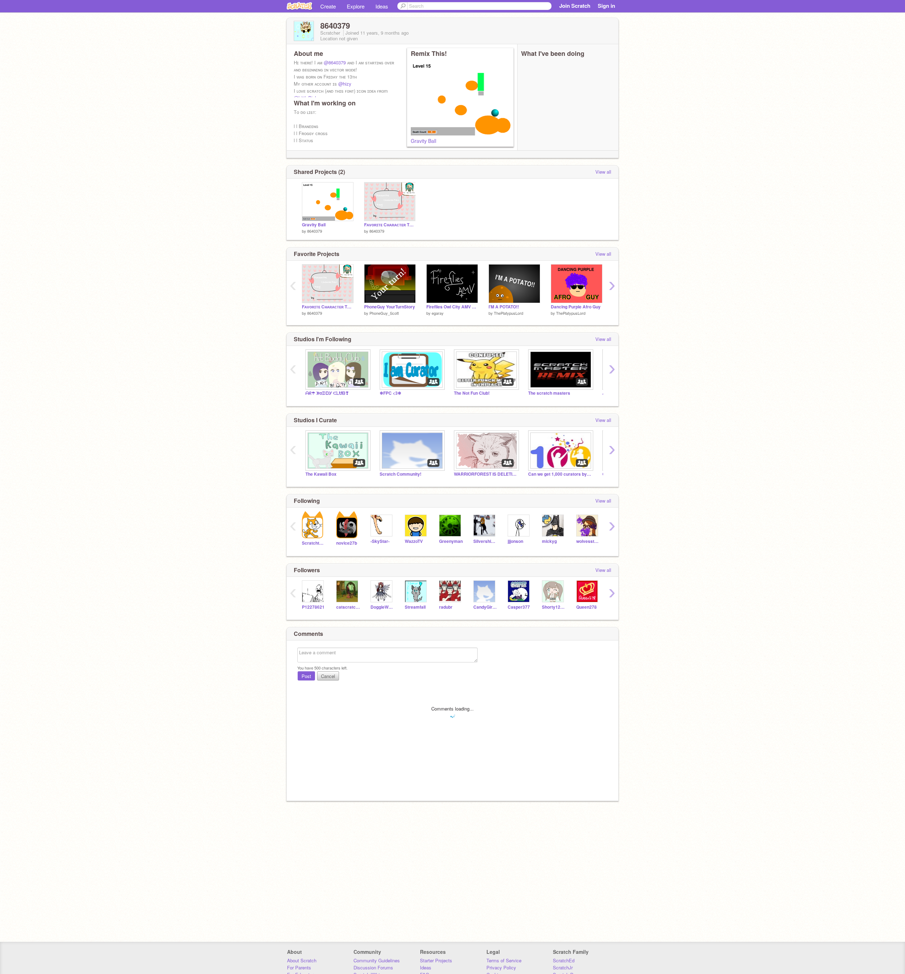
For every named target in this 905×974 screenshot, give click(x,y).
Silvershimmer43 (485, 541)
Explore (355, 6)
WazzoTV (414, 541)
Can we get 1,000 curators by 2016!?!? (560, 474)
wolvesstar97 (588, 541)
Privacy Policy (501, 967)
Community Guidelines (377, 960)
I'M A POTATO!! (504, 307)
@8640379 (335, 62)
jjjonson (515, 541)
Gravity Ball (423, 140)
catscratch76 (348, 607)
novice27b (346, 543)
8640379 (314, 231)
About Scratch (301, 960)
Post (306, 676)
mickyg (549, 541)
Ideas (381, 6)
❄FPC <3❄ (390, 393)
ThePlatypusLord (508, 313)
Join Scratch (574, 6)
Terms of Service (503, 960)
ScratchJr (563, 967)
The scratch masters (549, 393)
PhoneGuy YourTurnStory (389, 307)
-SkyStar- (380, 541)
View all (603, 171)
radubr (445, 607)
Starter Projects (436, 960)
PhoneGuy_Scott (384, 313)
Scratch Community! (400, 474)
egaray (438, 313)
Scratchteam (314, 543)
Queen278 (586, 607)
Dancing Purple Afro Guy (576, 307)
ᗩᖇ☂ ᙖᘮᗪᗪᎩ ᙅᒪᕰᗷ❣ (327, 393)
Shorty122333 (554, 607)
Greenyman (451, 541)
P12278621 (313, 607)
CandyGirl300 (485, 607)
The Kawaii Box (321, 474)
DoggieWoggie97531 (382, 607)
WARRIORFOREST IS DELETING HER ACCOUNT (486, 474)
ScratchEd (563, 960)
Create (328, 6)
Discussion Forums (373, 967)
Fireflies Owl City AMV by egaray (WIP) (452, 307)
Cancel (328, 676)
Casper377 (519, 607)
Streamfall (415, 607)
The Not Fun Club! (472, 393)
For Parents (299, 967)
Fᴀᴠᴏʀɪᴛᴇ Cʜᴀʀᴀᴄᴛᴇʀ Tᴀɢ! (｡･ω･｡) (390, 225)
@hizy (344, 83)
